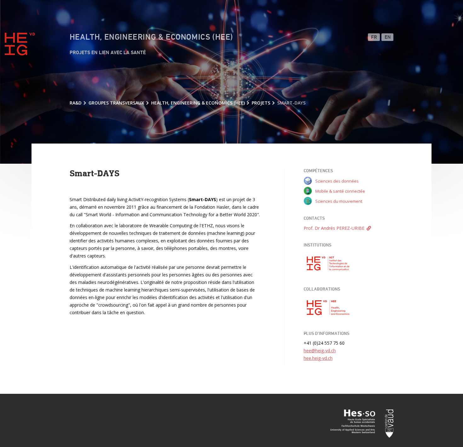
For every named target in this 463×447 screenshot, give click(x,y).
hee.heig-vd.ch (318, 358)
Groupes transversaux (116, 103)
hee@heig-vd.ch (320, 351)
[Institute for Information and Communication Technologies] (328, 263)
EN (388, 37)
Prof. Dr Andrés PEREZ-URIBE (334, 228)
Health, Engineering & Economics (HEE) (151, 37)
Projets (261, 103)
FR (374, 37)
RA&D (76, 103)
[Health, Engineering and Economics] (328, 307)
